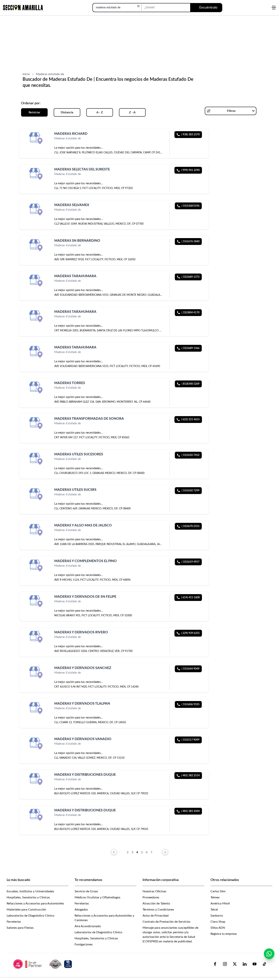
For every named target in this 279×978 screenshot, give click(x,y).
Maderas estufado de (50, 74)
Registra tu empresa (223, 933)
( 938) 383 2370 (190, 134)
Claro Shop (217, 921)
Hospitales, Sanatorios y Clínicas (28, 897)
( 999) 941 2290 (190, 170)
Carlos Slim (217, 891)
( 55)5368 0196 (190, 206)
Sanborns (216, 915)
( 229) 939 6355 (190, 633)
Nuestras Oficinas (154, 891)
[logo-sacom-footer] (43, 964)
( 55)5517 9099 (190, 740)
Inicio (26, 74)
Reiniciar (34, 112)
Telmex (215, 897)
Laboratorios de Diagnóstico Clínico (30, 915)
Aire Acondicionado (88, 926)
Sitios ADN (217, 927)
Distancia (67, 112)
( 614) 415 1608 (190, 597)
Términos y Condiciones (158, 909)
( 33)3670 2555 (190, 526)
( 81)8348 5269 (190, 384)
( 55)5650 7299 (190, 490)
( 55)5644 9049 (190, 668)
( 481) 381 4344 (190, 811)
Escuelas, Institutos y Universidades (30, 891)
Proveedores (151, 897)
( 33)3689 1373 (190, 277)
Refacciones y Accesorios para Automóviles (35, 903)
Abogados (81, 909)
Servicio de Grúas (86, 891)
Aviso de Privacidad (156, 915)
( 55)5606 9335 (190, 704)
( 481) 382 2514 (190, 775)
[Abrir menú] (274, 7)
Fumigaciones (84, 944)
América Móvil (220, 903)
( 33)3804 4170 (190, 312)
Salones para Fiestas (20, 927)
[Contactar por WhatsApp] (269, 953)
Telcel (214, 909)
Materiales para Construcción (26, 909)
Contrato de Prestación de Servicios (166, 921)
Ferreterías (14, 921)
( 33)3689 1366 (190, 348)
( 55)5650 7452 (190, 455)
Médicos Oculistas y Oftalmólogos (97, 897)
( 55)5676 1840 (190, 241)
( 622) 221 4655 (190, 419)
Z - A (132, 112)
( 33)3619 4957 (190, 562)
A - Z (99, 112)
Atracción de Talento (156, 903)
